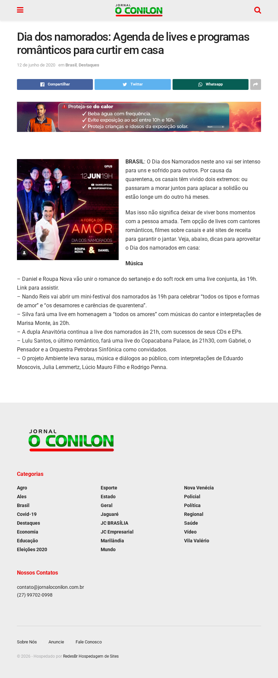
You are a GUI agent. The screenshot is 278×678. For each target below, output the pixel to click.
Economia (27, 532)
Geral (107, 505)
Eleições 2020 (32, 549)
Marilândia (112, 540)
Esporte (109, 487)
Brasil (71, 64)
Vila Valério (196, 540)
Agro (22, 487)
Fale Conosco (89, 641)
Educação (27, 540)
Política (192, 505)
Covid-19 (27, 514)
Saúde (191, 523)
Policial (192, 496)
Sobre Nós (27, 641)
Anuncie (56, 641)
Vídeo (190, 532)
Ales (21, 496)
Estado (108, 496)
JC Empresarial (117, 532)
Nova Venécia (199, 487)
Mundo (108, 549)
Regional (193, 514)
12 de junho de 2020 (36, 64)
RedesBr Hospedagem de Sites (91, 656)
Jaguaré (110, 514)
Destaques (89, 64)
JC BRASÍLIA (114, 523)
